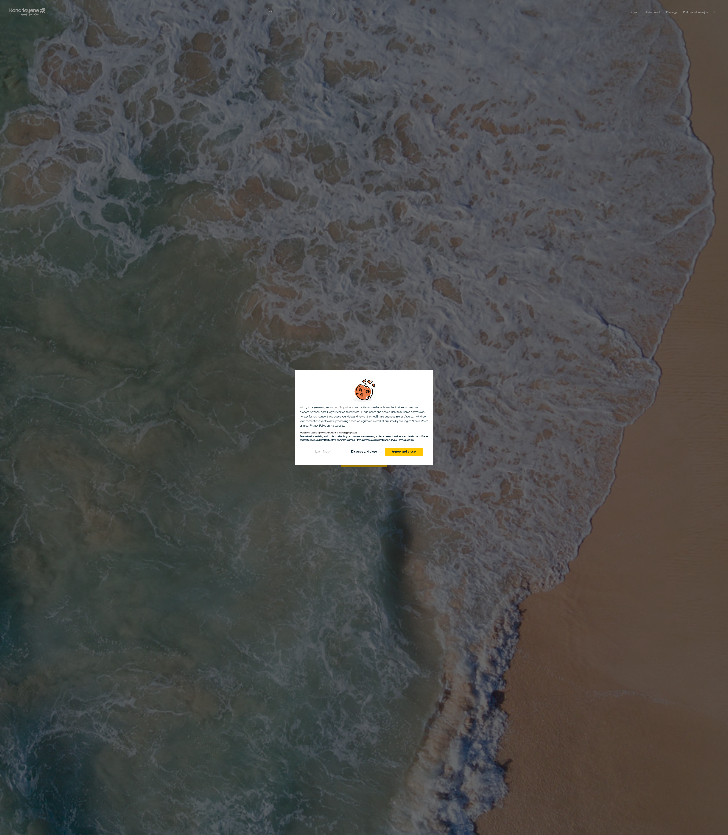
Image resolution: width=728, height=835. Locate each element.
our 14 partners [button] (344, 407)
